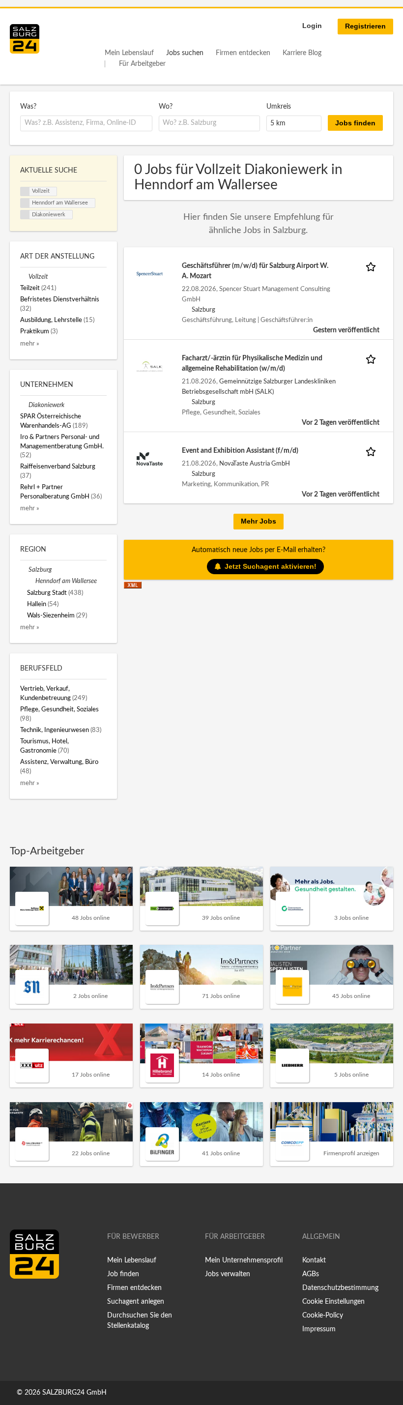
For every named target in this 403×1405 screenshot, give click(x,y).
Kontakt (314, 1260)
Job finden (123, 1274)
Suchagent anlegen (135, 1301)
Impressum (319, 1329)
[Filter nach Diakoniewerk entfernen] (24, 405)
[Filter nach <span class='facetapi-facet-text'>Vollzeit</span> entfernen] (25, 191)
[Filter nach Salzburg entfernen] (24, 570)
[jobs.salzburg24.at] (24, 39)
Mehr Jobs (258, 521)
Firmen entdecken (243, 53)
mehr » (29, 344)
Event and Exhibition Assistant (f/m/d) (240, 450)
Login (312, 25)
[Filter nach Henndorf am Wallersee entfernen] (31, 581)
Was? (28, 106)
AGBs (310, 1274)
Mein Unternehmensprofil (244, 1260)
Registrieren (365, 26)
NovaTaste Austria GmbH (254, 464)
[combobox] (86, 123)
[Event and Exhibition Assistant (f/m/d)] (150, 458)
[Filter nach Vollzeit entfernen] (24, 277)
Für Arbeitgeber (142, 63)
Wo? (166, 106)
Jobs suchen (184, 53)
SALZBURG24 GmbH (74, 1392)
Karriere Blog (302, 53)
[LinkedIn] (35, 1299)
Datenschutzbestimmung (340, 1288)
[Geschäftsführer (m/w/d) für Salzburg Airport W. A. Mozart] (150, 273)
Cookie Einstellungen (333, 1301)
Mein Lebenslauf (129, 53)
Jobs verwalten (227, 1274)
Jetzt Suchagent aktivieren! (271, 566)
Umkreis (278, 106)
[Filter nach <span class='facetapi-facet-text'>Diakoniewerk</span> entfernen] (25, 214)
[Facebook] (21, 1299)
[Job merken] (372, 266)
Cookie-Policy (322, 1315)
